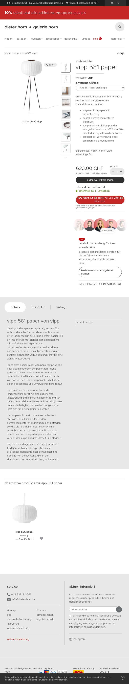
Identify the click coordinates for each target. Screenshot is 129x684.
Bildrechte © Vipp (32, 121)
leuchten (36, 38)
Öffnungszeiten (45, 615)
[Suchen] (119, 26)
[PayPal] (53, 672)
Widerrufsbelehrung (18, 628)
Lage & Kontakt (45, 619)
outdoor (21, 38)
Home (8, 53)
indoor (8, 38)
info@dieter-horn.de (23, 599)
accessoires (52, 38)
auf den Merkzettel (93, 187)
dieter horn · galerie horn (31, 27)
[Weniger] (113, 171)
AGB (9, 615)
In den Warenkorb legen (100, 180)
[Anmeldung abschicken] (119, 609)
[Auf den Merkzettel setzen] (41, 539)
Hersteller (116, 38)
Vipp (16, 53)
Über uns (41, 610)
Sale (95, 38)
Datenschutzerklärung (19, 619)
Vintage (86, 38)
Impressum (13, 624)
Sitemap (11, 610)
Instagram (79, 639)
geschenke (70, 38)
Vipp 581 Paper (30, 53)
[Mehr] (121, 171)
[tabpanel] (25, 521)
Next (66, 158)
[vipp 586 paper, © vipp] (24, 526)
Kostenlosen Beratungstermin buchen (97, 272)
